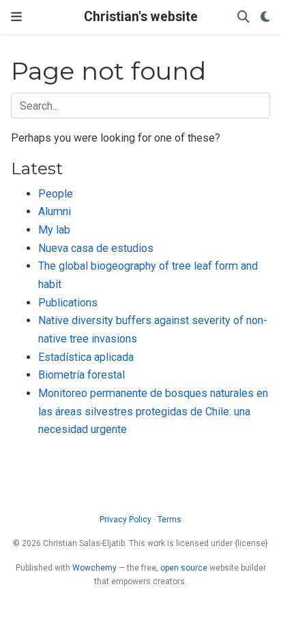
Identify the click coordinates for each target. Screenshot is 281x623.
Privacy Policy (125, 519)
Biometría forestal (81, 374)
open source (183, 568)
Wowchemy (94, 568)
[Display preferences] (265, 17)
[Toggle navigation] (16, 16)
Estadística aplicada (86, 357)
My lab (54, 229)
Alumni (54, 211)
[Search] (243, 17)
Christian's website (141, 17)
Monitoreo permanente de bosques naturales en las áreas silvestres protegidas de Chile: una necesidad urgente (153, 411)
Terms (169, 519)
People (55, 193)
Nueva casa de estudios (95, 248)
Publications (68, 302)
